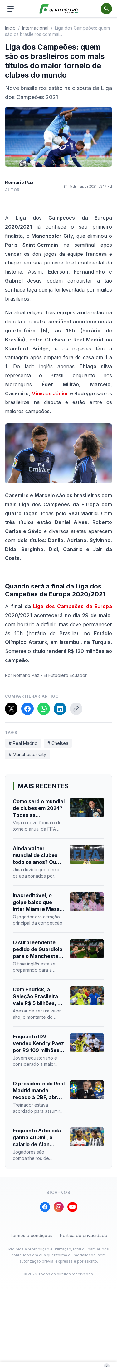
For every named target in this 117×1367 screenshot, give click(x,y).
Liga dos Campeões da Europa (72, 606)
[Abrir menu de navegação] (10, 8)
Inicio (10, 28)
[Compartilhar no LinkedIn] (60, 709)
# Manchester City (27, 754)
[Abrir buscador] (106, 8)
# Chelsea (57, 743)
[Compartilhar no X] (11, 709)
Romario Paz (19, 182)
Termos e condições (31, 1235)
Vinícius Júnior (50, 393)
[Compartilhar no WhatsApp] (43, 709)
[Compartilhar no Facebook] (27, 709)
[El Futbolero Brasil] (58, 9)
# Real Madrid (23, 743)
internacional (35, 28)
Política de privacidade (83, 1235)
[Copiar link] (76, 709)
